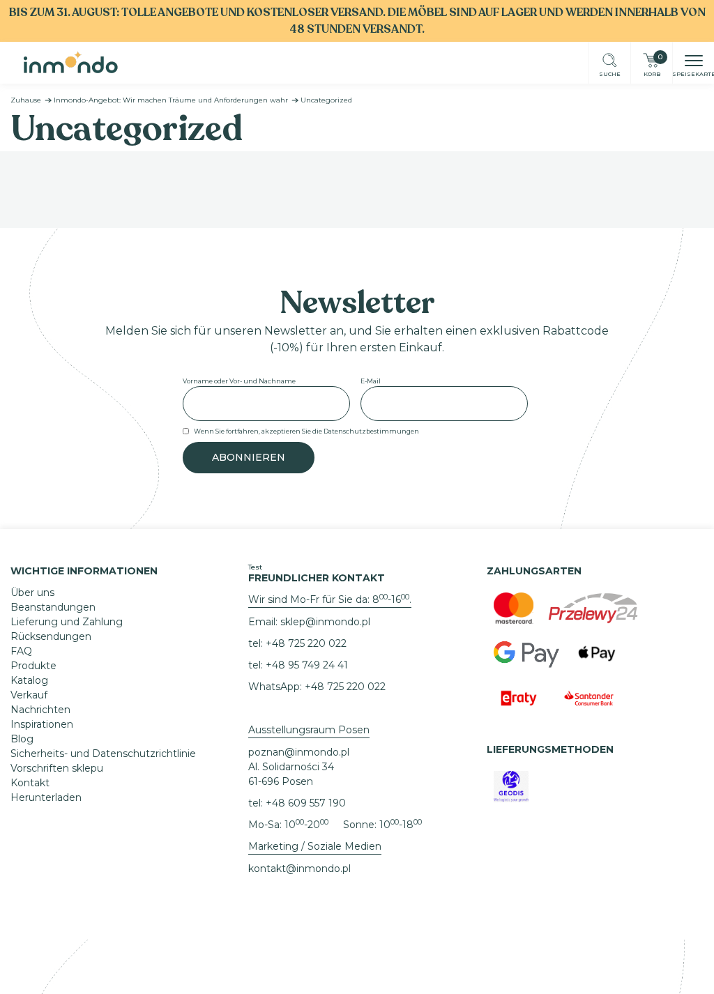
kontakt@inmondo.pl (299, 868)
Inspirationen (41, 724)
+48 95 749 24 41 (307, 665)
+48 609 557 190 (306, 803)
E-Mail (370, 381)
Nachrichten (40, 709)
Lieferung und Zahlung (66, 621)
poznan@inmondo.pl (298, 752)
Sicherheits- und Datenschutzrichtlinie (103, 753)
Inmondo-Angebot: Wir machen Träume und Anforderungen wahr (171, 100)
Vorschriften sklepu (56, 768)
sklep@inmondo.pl (325, 621)
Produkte (33, 665)
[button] (694, 62)
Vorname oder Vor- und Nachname (239, 381)
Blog (21, 739)
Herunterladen (46, 797)
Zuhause (25, 100)
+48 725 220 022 (306, 643)
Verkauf (28, 695)
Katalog (29, 680)
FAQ (21, 651)
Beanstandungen (53, 607)
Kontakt (30, 783)
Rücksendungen (50, 636)
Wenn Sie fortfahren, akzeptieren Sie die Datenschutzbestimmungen (306, 431)
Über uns (32, 592)
